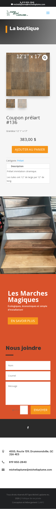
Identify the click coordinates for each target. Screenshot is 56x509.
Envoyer (40, 410)
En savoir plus (23, 321)
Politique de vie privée (31, 498)
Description (17, 166)
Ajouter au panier (30, 149)
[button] (45, 57)
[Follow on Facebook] (28, 427)
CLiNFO (40, 502)
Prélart (20, 160)
